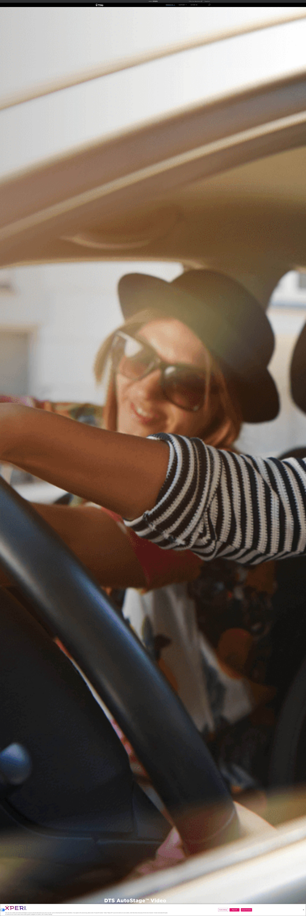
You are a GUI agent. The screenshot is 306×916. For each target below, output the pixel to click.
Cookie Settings (223, 909)
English (207, 1)
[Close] (303, 910)
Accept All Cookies (246, 909)
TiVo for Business (195, 1)
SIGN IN (194, 5)
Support (182, 5)
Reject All (234, 909)
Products (169, 4)
